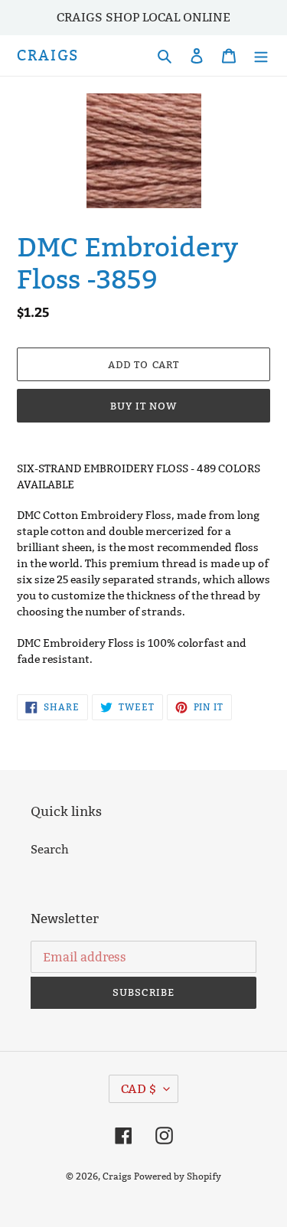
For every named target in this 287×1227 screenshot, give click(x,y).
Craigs (48, 55)
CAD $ (138, 1089)
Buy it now (143, 406)
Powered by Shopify (177, 1176)
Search (50, 849)
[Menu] (261, 55)
